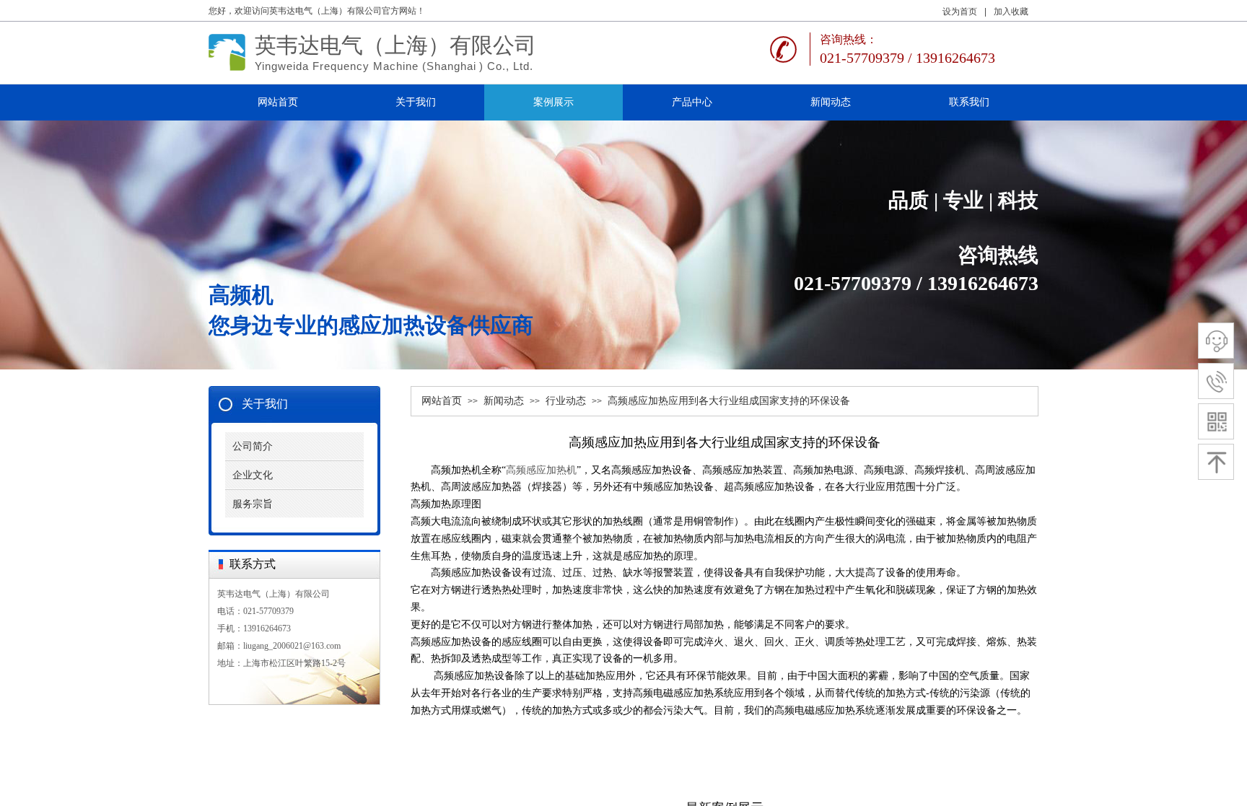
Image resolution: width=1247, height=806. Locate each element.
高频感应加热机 (541, 470)
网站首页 (441, 400)
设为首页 (959, 11)
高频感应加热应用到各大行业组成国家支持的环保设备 (729, 400)
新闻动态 (504, 400)
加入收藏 (1011, 11)
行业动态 (566, 400)
